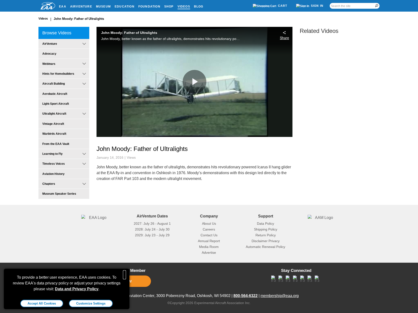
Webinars (48, 64)
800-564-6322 (245, 296)
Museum (103, 6)
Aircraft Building (53, 83)
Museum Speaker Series (59, 193)
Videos (184, 6)
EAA (62, 6)
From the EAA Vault (55, 144)
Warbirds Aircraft (54, 133)
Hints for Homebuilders (58, 73)
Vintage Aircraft (53, 124)
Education (124, 6)
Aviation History (53, 174)
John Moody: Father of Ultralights (79, 19)
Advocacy (49, 53)
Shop (169, 6)
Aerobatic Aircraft (54, 94)
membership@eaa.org (280, 296)
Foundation (149, 6)
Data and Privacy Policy (76, 289)
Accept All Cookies (42, 303)
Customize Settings (90, 303)
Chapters (48, 184)
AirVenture (81, 6)
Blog (198, 6)
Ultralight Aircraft (54, 113)
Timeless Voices (53, 163)
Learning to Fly (52, 154)
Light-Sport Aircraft (55, 103)
